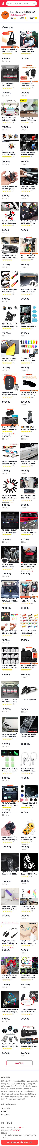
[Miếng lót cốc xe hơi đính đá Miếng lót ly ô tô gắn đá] (29, 793)
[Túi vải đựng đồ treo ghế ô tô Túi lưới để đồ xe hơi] (10, 689)
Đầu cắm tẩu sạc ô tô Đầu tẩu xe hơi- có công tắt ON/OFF (9, 498)
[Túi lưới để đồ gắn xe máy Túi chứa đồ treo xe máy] (29, 589)
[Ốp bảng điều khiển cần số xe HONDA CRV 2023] (29, 724)
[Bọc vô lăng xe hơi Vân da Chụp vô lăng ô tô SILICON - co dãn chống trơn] (29, 965)
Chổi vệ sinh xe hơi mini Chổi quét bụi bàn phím (28, 189)
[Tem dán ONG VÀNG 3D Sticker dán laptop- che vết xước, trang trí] (29, 827)
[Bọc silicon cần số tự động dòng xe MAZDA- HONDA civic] (29, 142)
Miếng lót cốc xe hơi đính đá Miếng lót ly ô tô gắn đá (29, 805)
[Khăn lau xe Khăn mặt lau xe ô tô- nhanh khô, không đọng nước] (10, 348)
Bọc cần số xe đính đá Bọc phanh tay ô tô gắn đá (9, 1046)
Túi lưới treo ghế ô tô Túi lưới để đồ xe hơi (9, 601)
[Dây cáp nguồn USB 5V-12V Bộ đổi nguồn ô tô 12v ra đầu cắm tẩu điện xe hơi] (10, 176)
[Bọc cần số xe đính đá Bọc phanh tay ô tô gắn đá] (10, 1034)
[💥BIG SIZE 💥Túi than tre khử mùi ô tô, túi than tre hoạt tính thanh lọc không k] (29, 417)
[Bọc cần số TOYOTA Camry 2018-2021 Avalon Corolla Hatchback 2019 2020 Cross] (10, 862)
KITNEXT (16, 1130)
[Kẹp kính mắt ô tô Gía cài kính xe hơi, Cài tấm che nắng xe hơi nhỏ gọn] (10, 245)
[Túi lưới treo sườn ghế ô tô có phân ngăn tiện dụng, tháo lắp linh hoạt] (29, 486)
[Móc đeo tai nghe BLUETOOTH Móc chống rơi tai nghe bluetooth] (29, 758)
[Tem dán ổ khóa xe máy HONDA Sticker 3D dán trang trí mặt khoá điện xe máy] (10, 965)
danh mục (5, 1115)
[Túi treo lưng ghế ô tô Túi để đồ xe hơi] (29, 211)
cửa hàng (5, 1111)
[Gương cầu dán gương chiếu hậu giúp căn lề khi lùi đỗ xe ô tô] (29, 39)
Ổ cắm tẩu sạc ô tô (28, 699)
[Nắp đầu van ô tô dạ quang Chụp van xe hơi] (10, 758)
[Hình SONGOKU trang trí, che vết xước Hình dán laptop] (10, 142)
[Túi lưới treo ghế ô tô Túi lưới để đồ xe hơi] (10, 589)
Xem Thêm (19, 1063)
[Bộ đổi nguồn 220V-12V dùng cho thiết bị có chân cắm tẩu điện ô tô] (10, 314)
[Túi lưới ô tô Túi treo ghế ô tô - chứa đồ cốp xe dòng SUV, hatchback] (10, 73)
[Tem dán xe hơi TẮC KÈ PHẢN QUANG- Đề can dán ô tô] (29, 621)
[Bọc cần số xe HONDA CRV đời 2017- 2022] (10, 554)
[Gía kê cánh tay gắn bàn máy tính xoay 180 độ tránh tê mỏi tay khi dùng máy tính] (29, 382)
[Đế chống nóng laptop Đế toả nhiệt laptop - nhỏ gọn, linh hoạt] (29, 108)
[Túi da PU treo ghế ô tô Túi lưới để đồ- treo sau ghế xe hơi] (29, 554)
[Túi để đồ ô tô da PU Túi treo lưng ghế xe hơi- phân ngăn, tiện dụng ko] (10, 520)
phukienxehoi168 (19, 15)
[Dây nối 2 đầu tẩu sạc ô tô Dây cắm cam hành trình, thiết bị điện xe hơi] (10, 931)
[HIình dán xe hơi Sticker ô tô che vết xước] (29, 862)
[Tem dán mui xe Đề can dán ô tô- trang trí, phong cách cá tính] (10, 655)
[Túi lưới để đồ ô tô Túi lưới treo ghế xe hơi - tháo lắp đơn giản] (29, 245)
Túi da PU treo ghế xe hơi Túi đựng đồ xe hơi (9, 805)
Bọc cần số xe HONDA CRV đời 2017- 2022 (8, 566)
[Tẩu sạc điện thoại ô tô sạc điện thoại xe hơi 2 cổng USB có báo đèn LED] (10, 999)
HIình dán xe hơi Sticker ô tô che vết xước (28, 874)
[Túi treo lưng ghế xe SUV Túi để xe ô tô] (29, 655)
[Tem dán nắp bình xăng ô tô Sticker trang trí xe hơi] (10, 211)
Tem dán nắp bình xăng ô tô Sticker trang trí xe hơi (8, 223)
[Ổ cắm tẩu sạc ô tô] (29, 689)
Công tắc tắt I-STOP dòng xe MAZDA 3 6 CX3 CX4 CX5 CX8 (9, 429)
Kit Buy (20, 1127)
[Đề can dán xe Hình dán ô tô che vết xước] (10, 451)
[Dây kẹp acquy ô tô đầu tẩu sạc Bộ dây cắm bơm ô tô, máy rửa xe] (29, 999)
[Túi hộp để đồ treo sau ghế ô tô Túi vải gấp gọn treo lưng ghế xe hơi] (29, 1034)
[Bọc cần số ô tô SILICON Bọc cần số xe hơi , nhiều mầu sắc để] (29, 348)
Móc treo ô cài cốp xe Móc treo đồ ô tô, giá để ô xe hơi (29, 292)
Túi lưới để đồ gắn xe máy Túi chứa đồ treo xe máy (28, 601)
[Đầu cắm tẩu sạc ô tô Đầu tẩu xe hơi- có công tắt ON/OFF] (10, 486)
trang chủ (5, 1108)
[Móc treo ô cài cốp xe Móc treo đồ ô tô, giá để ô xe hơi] (29, 279)
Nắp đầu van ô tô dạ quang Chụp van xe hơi (9, 771)
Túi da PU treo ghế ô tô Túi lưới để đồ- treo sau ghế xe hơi (29, 566)
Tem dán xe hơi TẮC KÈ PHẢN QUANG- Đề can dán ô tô (29, 633)
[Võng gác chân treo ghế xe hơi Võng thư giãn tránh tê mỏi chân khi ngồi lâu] (10, 39)
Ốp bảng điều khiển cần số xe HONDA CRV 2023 (28, 736)
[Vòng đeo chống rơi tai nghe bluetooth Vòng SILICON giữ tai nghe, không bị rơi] (29, 931)
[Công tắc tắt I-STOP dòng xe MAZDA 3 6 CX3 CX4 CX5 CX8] (10, 417)
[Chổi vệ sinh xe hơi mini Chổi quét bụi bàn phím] (29, 176)
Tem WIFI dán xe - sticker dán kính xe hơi (28, 532)
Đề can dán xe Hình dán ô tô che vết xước (9, 463)
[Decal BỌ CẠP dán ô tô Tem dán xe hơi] (10, 724)
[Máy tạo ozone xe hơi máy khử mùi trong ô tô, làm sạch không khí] (10, 108)
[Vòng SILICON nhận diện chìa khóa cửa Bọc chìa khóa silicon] (10, 621)
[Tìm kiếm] (34, 3)
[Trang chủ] (3, 3)
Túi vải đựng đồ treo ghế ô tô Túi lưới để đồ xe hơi (10, 702)
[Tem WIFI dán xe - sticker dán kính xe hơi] (29, 520)
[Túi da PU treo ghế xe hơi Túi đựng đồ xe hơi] (10, 793)
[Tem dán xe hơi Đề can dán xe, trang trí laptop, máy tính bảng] (29, 451)
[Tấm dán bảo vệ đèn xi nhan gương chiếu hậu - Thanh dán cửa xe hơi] (10, 279)
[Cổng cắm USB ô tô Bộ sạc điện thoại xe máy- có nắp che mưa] (10, 827)
